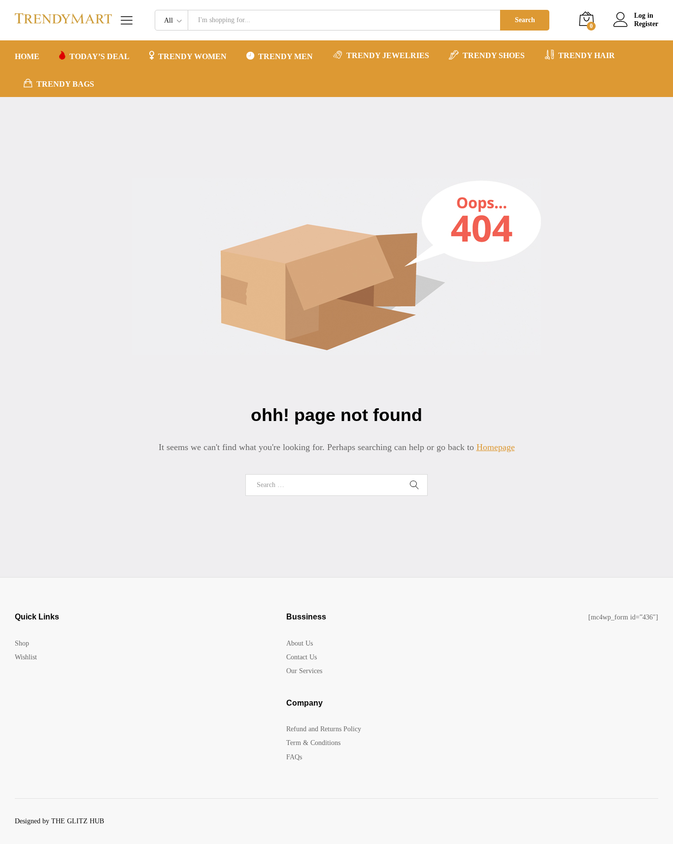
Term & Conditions (313, 743)
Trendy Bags (65, 84)
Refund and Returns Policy (323, 729)
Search (525, 20)
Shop (22, 643)
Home (27, 57)
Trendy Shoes (494, 55)
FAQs (294, 757)
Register (646, 24)
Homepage (495, 447)
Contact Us (301, 657)
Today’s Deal (99, 56)
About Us (299, 643)
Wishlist (26, 657)
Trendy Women (192, 56)
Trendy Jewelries (387, 55)
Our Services (304, 671)
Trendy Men (285, 56)
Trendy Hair (586, 55)
